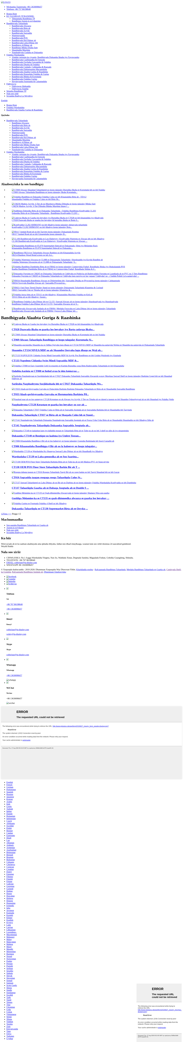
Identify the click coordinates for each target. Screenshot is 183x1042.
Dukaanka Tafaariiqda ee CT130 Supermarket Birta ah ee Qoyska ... (50, 508)
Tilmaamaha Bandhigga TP (23, 18)
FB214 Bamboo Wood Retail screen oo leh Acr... (32, 255)
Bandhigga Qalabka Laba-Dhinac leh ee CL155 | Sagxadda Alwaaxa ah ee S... (45, 304)
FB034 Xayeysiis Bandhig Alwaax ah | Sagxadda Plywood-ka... (39, 283)
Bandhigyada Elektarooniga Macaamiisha (29, 69)
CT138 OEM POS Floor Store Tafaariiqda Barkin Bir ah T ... (46, 467)
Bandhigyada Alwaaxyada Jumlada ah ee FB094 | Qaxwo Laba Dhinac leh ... (45, 311)
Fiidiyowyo (11, 84)
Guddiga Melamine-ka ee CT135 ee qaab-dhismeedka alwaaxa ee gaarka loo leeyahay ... (60, 498)
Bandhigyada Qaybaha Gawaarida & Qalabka (31, 62)
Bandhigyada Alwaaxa (21, 26)
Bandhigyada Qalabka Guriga (24, 79)
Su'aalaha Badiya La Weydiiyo (19, 96)
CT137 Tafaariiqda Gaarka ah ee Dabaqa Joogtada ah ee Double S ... (50, 487)
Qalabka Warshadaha (15, 55)
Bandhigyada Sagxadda (22, 33)
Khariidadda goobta (84, 569)
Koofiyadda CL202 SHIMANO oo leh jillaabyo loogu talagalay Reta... (42, 227)
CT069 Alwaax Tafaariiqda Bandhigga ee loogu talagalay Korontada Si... (52, 339)
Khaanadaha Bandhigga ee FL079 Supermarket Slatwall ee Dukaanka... (42, 248)
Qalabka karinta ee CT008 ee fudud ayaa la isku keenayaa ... (45, 371)
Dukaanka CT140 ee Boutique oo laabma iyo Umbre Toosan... (46, 435)
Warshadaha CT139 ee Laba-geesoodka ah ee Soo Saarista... (45, 456)
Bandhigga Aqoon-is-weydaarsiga (26, 21)
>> (10, 514)
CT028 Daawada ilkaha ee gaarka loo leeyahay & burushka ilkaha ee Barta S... (45, 220)
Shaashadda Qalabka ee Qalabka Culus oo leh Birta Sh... (36, 199)
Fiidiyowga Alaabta (20, 89)
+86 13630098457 (14, 609)
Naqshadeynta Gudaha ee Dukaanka (27, 52)
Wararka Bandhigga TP (16, 91)
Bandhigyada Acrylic (21, 31)
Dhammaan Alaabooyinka (55, 572)
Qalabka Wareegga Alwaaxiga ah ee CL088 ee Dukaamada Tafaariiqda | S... (44, 262)
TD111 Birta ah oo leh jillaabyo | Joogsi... (29, 297)
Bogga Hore (11, 14)
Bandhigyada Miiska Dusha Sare (26, 145)
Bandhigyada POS (20, 38)
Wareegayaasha (18, 35)
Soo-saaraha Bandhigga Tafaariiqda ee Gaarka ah (27, 525)
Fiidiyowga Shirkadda (21, 86)
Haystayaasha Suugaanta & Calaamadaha (29, 81)
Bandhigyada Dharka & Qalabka (26, 64)
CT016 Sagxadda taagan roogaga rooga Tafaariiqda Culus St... (47, 477)
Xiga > (6, 514)
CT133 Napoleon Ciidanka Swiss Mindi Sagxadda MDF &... (45, 360)
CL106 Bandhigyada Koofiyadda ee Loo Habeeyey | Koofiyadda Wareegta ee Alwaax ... (49, 241)
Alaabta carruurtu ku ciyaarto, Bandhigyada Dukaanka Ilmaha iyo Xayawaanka (45, 57)
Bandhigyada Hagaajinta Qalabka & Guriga (30, 74)
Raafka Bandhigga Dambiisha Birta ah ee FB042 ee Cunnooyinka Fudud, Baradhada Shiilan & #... (54, 269)
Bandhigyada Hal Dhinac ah (24, 40)
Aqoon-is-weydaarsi (15, 528)
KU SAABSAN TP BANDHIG (20, 16)
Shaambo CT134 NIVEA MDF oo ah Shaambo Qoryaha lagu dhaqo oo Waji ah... (57, 350)
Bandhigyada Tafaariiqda (17, 23)
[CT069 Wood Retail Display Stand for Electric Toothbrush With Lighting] (58, 334)
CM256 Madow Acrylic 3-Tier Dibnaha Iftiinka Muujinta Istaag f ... (40, 206)
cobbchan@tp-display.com (17, 629)
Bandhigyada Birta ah (21, 28)
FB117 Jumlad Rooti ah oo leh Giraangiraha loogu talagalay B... (39, 234)
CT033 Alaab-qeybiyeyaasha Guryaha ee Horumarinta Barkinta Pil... (50, 394)
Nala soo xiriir (12, 93)
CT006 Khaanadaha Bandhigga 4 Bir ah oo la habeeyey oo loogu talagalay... (54, 446)
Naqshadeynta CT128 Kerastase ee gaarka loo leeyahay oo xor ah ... (49, 404)
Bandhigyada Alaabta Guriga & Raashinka (30, 72)
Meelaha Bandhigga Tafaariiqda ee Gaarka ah (146, 569)
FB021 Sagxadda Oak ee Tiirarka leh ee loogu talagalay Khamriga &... (42, 290)
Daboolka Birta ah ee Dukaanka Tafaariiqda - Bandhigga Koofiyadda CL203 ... (45, 213)
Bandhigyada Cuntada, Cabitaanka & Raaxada (31, 67)
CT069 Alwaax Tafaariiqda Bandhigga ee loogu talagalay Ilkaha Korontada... (44, 192)
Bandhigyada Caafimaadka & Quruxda (28, 60)
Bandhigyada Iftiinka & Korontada (26, 76)
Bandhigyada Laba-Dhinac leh (25, 43)
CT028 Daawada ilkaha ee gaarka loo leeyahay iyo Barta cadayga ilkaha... (53, 329)
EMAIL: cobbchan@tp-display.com (21, 562)
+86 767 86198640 (14, 604)
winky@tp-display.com (16, 634)
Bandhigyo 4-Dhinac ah (22, 45)
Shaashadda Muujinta (21, 50)
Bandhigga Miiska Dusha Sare (25, 47)
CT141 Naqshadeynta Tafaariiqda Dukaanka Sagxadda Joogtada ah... (51, 425)
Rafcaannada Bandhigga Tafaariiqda (110, 569)
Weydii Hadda (7, 546)
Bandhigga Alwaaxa (20, 123)
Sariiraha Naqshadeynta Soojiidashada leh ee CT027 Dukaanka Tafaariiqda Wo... (57, 383)
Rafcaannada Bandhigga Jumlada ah (27, 572)
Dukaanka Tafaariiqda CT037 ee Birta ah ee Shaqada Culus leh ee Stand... (53, 415)
